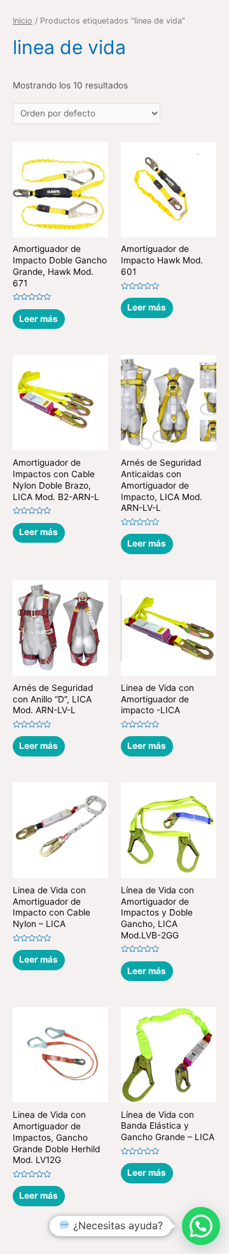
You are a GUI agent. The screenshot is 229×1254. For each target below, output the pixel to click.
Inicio (22, 20)
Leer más (38, 319)
